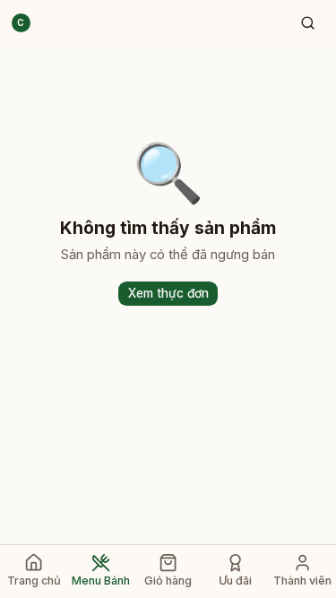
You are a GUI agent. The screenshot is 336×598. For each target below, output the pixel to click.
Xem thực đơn (168, 293)
